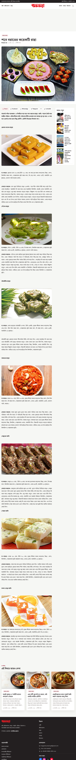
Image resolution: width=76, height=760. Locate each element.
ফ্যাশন (60, 6)
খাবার (64, 6)
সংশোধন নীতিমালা (5, 754)
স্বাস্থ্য (11, 6)
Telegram (35, 109)
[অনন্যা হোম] (38, 6)
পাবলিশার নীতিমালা (6, 757)
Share (6, 109)
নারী (2, 6)
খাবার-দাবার (4, 35)
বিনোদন (68, 6)
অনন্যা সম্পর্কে (4, 746)
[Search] (73, 5)
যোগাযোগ (3, 749)
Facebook (15, 109)
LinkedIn (48, 109)
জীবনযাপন (7, 6)
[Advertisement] (38, 20)
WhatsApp (25, 109)
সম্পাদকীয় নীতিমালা (6, 752)
